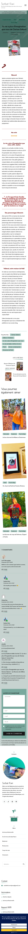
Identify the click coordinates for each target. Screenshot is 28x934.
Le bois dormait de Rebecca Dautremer (14, 437)
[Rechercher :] (12, 864)
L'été (14, 819)
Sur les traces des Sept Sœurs (9, 836)
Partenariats (22, 19)
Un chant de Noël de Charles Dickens (14, 486)
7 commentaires (14, 34)
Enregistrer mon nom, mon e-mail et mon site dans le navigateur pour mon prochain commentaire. (14, 727)
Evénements (5, 855)
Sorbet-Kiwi (5, 32)
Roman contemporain (14, 347)
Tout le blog (14, 22)
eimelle (4, 644)
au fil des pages (6, 560)
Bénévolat (6, 434)
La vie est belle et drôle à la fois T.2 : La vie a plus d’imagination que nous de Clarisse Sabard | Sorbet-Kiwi (14, 656)
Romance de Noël (8, 350)
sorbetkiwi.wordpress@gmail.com (12, 885)
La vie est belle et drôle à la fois (14, 148)
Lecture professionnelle (7, 832)
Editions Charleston (8, 337)
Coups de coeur (7, 19)
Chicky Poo (4, 600)
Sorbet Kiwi (7, 3)
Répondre (4, 569)
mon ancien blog (13, 323)
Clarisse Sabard (15, 334)
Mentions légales (7, 897)
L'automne (13, 434)
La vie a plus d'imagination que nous (13, 341)
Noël (15, 19)
